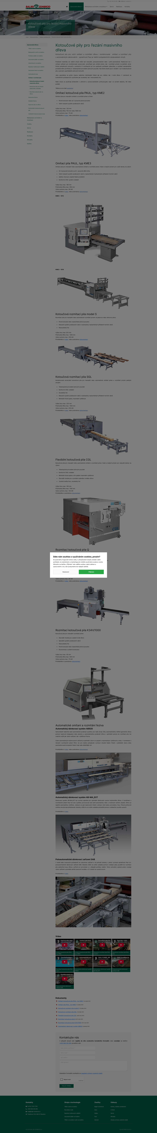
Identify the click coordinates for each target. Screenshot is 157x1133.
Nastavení (66, 572)
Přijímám (91, 572)
